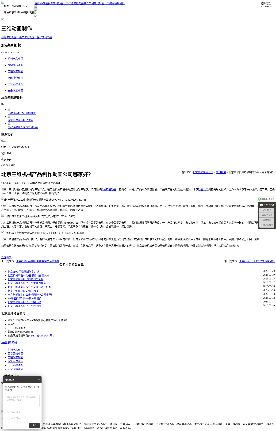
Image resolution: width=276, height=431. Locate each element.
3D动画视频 (46, 3)
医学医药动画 (15, 65)
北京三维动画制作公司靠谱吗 (24, 306)
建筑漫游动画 (15, 77)
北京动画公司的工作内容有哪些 (257, 261)
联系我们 (119, 3)
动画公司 (203, 189)
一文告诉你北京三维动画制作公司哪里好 (31, 294)
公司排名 (221, 172)
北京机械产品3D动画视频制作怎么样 (28, 275)
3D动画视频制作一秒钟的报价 (25, 298)
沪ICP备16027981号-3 (42, 335)
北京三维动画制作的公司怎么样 (25, 279)
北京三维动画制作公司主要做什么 (27, 283)
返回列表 (6, 257)
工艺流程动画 (15, 84)
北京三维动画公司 (203, 172)
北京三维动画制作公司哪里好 (24, 302)
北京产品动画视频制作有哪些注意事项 (37, 261)
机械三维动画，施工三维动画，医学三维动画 (26, 37)
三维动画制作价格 (83, 3)
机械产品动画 (15, 58)
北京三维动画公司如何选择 (23, 291)
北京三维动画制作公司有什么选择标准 (29, 287)
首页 (37, 3)
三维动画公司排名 (63, 3)
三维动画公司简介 (104, 3)
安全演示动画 (15, 90)
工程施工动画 (15, 71)
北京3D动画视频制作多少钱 (23, 271)
